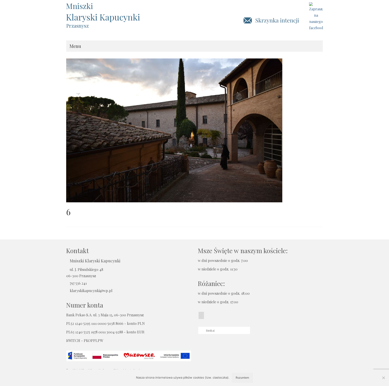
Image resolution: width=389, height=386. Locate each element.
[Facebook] (201, 315)
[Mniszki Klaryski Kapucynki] (106, 12)
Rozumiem (242, 377)
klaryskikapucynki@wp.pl (91, 290)
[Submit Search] (201, 330)
